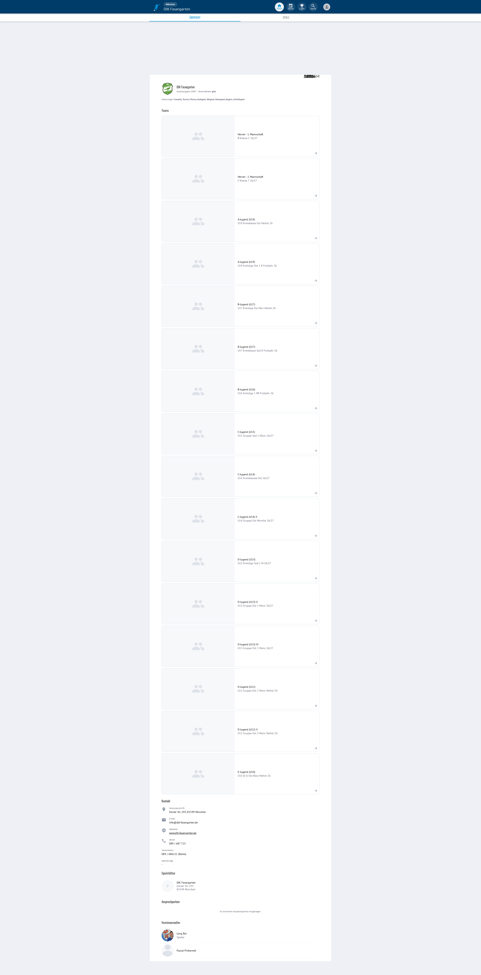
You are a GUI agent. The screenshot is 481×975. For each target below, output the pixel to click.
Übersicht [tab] (194, 17)
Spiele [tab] (286, 17)
